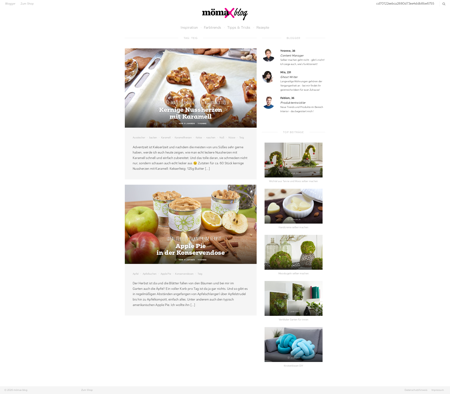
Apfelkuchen (150, 273)
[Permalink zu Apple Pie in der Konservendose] (191, 224)
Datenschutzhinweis (416, 390)
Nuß (222, 137)
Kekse (199, 137)
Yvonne (202, 123)
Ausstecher (139, 137)
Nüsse (232, 137)
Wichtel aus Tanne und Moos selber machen (293, 181)
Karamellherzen (183, 137)
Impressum (438, 390)
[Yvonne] (270, 55)
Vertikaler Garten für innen (293, 319)
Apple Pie (166, 273)
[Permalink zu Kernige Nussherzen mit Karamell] (191, 88)
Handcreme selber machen (293, 227)
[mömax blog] (225, 14)
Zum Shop (27, 3)
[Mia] (270, 76)
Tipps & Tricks (238, 27)
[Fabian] (270, 102)
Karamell (166, 137)
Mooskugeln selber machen (293, 273)
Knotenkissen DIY (293, 365)
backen (153, 137)
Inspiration (189, 27)
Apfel (136, 273)
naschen (211, 137)
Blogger (10, 3)
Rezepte (262, 27)
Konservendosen (184, 273)
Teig (241, 137)
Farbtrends (212, 27)
